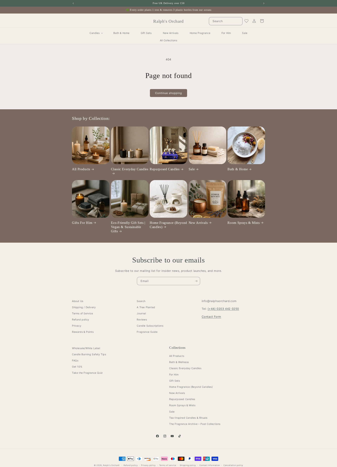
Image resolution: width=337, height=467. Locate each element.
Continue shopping (168, 93)
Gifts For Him (82, 222)
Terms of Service (82, 313)
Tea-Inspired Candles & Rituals (188, 417)
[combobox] (225, 21)
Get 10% (77, 366)
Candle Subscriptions (150, 325)
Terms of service (167, 465)
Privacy (76, 325)
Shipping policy (188, 465)
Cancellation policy (233, 465)
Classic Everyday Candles (129, 169)
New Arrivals (198, 222)
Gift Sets (174, 380)
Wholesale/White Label (86, 348)
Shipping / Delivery (84, 307)
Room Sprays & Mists (243, 222)
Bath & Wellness (179, 362)
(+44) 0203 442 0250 (223, 309)
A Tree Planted (146, 307)
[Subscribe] (196, 281)
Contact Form (211, 317)
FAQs (75, 360)
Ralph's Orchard (111, 465)
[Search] (238, 21)
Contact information (209, 465)
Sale (192, 169)
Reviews (142, 319)
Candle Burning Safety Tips (89, 354)
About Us (77, 301)
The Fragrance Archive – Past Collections (194, 423)
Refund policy (80, 319)
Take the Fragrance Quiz (87, 372)
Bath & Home (237, 169)
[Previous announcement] (73, 3)
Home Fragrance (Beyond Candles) (168, 225)
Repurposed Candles (164, 169)
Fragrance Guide (147, 331)
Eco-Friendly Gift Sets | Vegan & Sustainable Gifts (128, 227)
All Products (81, 169)
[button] (95, 33)
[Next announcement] (264, 3)
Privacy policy (148, 465)
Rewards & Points (83, 331)
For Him (174, 374)
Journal (141, 313)
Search (141, 301)
